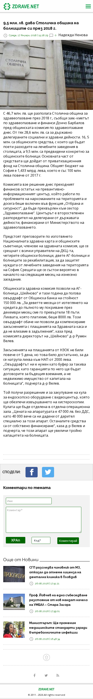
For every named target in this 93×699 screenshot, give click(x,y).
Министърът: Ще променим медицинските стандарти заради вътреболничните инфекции (58, 627)
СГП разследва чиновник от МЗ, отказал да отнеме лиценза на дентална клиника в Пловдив (55, 572)
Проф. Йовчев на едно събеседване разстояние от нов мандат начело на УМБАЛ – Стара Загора (58, 599)
